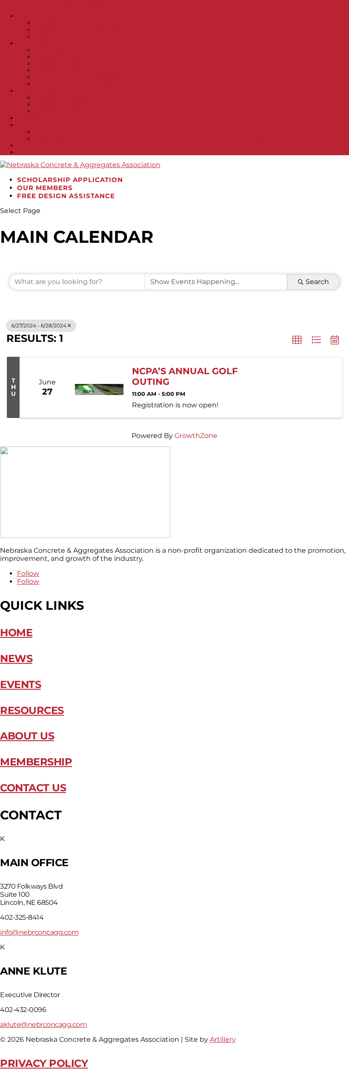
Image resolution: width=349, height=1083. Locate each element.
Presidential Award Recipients (93, 22)
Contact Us (33, 788)
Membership (39, 43)
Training (33, 124)
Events (30, 145)
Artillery (223, 1039)
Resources (37, 90)
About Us (34, 15)
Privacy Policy (44, 1063)
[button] (297, 340)
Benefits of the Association (86, 77)
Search (317, 282)
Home (16, 632)
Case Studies (57, 104)
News (27, 117)
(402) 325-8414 (24, 3)
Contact (32, 151)
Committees (55, 36)
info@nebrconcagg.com (39, 932)
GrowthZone (195, 436)
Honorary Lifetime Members (87, 29)
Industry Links (61, 97)
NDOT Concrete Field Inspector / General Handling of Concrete (155, 138)
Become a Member (67, 70)
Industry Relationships (78, 63)
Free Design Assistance (66, 196)
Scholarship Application (70, 180)
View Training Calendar (79, 131)
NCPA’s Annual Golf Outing (184, 376)
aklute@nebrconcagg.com (43, 1024)
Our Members (58, 49)
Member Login (60, 56)
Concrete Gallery (68, 111)
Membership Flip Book (75, 83)
